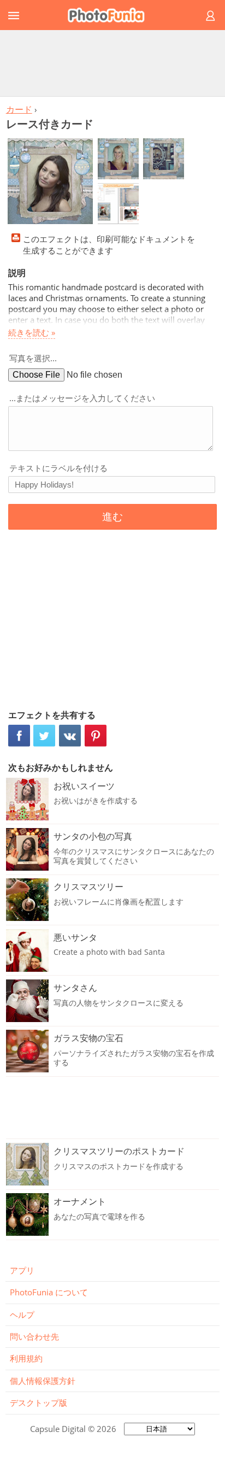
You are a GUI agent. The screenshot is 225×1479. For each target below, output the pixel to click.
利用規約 (26, 1358)
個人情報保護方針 (42, 1380)
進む (112, 517)
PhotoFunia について (49, 1292)
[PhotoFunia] (110, 15)
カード (19, 109)
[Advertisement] (112, 63)
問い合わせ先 (34, 1336)
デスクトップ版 (38, 1402)
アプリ (22, 1270)
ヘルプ (22, 1314)
